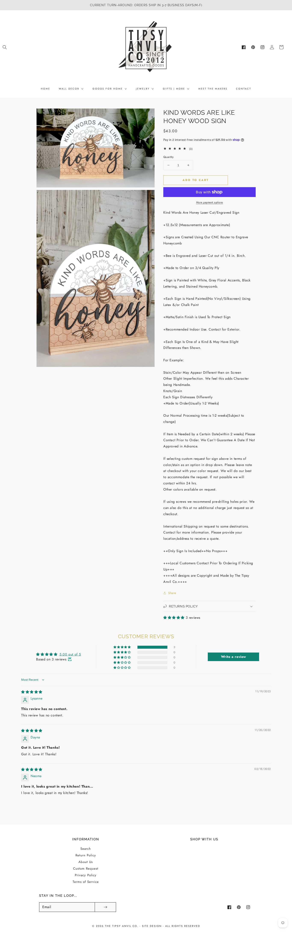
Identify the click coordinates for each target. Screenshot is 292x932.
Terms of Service (86, 881)
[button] (4, 47)
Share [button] (172, 593)
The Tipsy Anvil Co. (122, 926)
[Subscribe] (105, 907)
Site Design (152, 926)
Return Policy (85, 855)
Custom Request (85, 868)
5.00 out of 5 (70, 654)
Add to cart (196, 180)
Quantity (168, 157)
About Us (85, 862)
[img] (31, 691)
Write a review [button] (233, 656)
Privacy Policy (85, 875)
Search (85, 848)
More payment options (209, 202)
